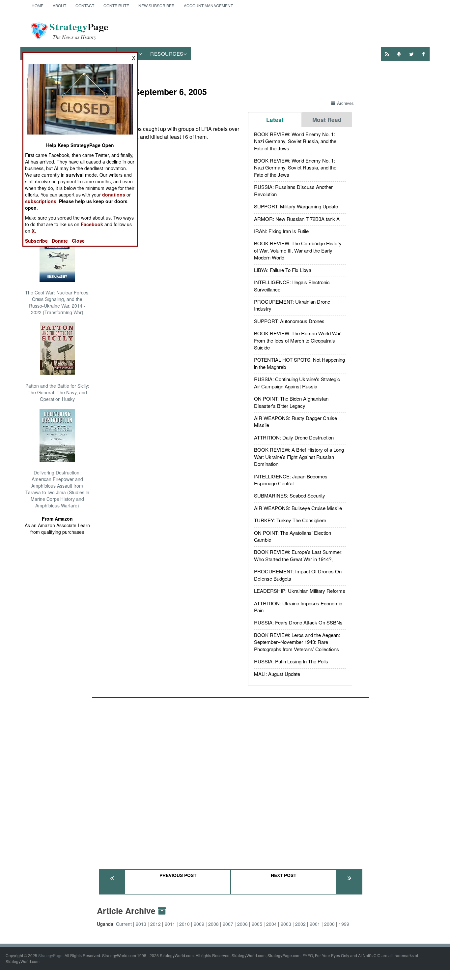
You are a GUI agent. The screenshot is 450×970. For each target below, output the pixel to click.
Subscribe (36, 240)
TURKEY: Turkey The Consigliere (290, 520)
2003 (286, 924)
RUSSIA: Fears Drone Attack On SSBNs (298, 622)
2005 (257, 924)
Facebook (92, 224)
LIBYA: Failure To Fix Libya (282, 269)
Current (124, 924)
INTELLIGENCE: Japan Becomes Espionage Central (290, 480)
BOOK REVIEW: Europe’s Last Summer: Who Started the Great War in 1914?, (298, 555)
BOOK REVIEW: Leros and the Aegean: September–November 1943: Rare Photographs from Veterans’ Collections (297, 641)
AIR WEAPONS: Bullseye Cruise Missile (298, 507)
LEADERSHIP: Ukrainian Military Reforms (299, 590)
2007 (228, 924)
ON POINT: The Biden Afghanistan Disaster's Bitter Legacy (291, 402)
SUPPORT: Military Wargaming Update (296, 206)
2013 (141, 924)
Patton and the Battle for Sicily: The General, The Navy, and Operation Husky (57, 392)
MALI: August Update (277, 673)
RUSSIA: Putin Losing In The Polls (291, 661)
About (59, 5)
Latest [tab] (275, 120)
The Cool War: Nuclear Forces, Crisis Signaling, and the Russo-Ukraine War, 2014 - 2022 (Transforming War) (57, 302)
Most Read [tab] (327, 120)
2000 (329, 924)
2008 (213, 924)
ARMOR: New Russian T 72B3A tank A (297, 218)
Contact (84, 5)
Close (78, 240)
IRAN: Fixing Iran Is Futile (281, 230)
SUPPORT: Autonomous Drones (289, 321)
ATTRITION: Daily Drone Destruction (294, 437)
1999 (344, 924)
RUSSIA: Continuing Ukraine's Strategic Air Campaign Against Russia (297, 382)
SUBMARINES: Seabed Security (289, 495)
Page (78, 30)
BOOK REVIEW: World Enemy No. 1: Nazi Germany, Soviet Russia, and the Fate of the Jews (295, 141)
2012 (155, 924)
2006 (242, 924)
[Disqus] (230, 780)
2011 (170, 924)
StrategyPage (50, 955)
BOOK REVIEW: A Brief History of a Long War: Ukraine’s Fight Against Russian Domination (299, 456)
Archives (345, 103)
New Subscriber (156, 5)
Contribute (116, 5)
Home (37, 5)
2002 (300, 924)
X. (34, 230)
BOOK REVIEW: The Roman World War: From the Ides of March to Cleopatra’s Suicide (298, 340)
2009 (199, 924)
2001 (315, 924)
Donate (60, 240)
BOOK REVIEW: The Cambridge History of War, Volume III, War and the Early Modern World (298, 250)
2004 (271, 924)
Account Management (208, 5)
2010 (184, 924)
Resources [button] (166, 53)
